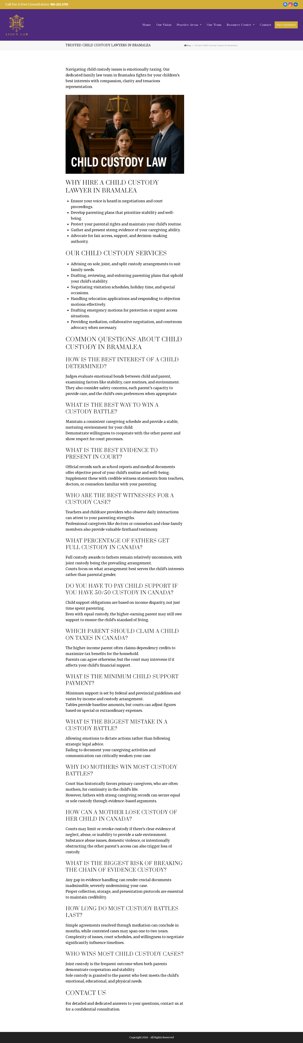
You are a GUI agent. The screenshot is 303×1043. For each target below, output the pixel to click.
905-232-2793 (59, 4)
